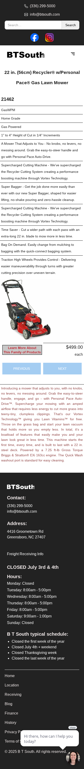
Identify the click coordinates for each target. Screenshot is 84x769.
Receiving (13, 694)
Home (10, 676)
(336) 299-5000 (19, 506)
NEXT (62, 368)
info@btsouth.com (22, 511)
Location (12, 685)
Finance (11, 713)
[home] (24, 54)
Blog (8, 704)
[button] (72, 54)
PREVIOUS (21, 368)
